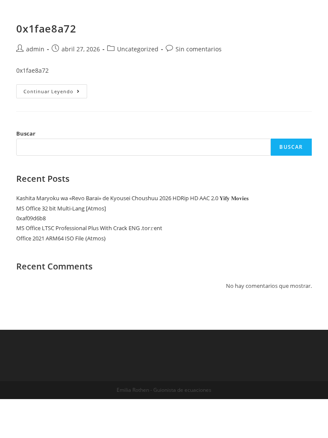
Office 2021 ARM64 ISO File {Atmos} (61, 238)
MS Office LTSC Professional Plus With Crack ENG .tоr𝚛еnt (89, 228)
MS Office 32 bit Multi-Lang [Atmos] (61, 208)
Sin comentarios (199, 49)
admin (35, 49)
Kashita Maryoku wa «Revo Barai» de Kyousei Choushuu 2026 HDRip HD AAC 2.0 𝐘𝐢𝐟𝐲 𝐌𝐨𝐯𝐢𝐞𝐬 (132, 198)
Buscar (25, 133)
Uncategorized (137, 49)
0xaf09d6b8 (31, 218)
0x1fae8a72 (46, 28)
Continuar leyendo (55, 91)
